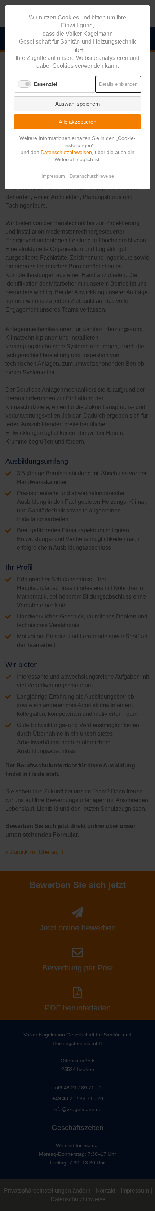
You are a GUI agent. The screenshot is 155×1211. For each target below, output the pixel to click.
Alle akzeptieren (77, 122)
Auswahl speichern (77, 104)
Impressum (53, 176)
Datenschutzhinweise (92, 176)
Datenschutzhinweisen (66, 152)
